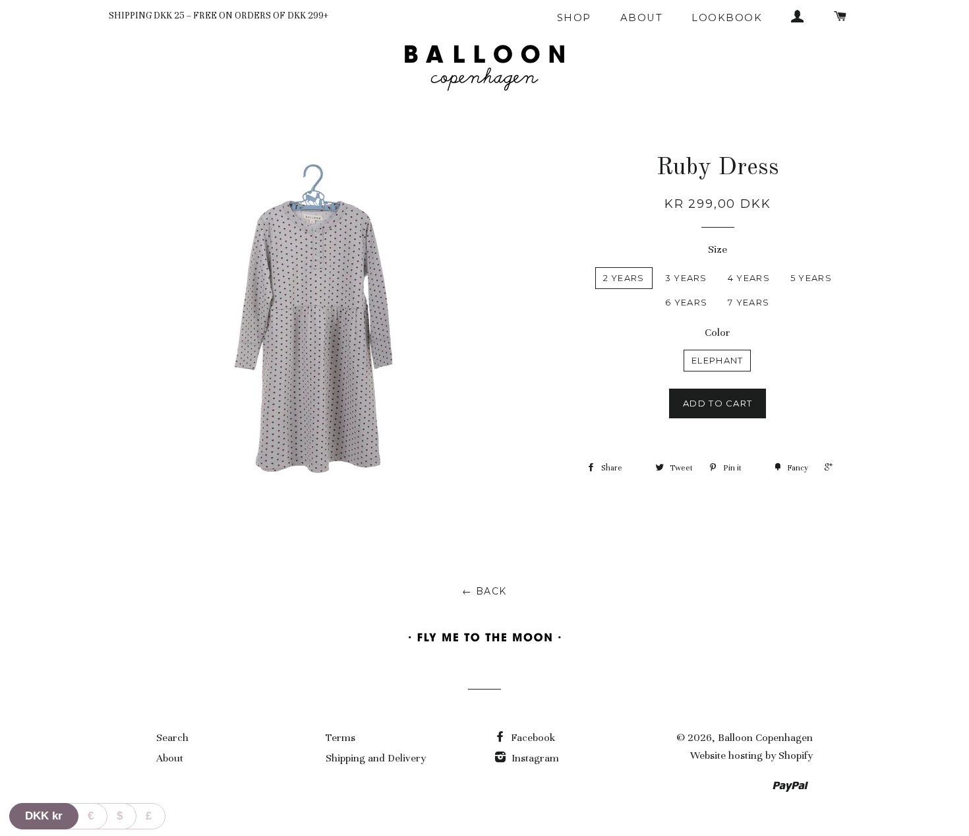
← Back (484, 591)
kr (44, 816)
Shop (574, 18)
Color (717, 332)
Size (717, 249)
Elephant (717, 360)
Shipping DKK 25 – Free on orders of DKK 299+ (218, 15)
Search (172, 737)
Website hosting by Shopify (751, 755)
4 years (749, 278)
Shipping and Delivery (376, 758)
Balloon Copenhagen (765, 737)
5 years (811, 278)
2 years (624, 278)
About (641, 18)
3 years (686, 278)
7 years (748, 302)
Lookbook (726, 18)
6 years (686, 302)
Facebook (531, 737)
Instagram (534, 758)
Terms (340, 737)
